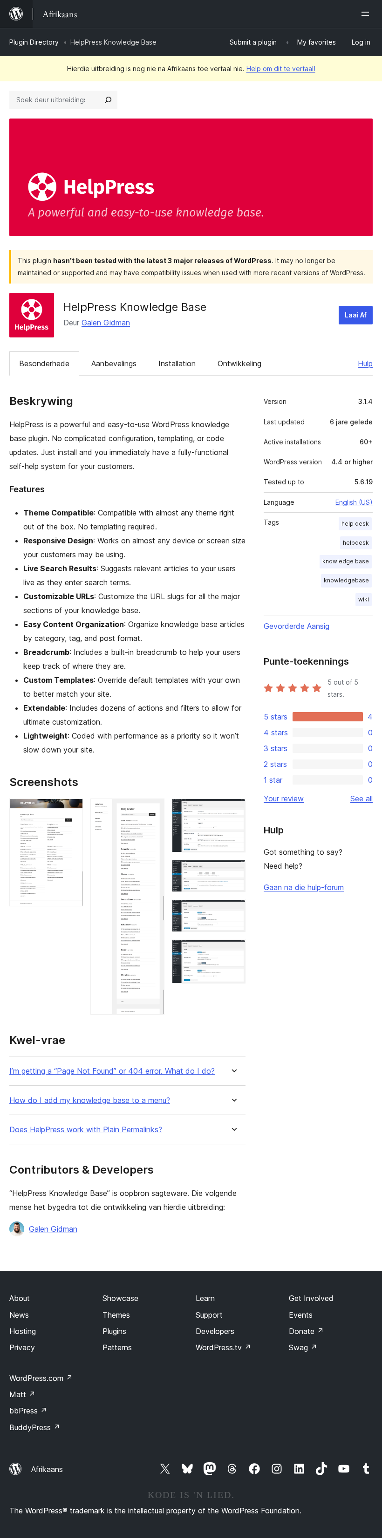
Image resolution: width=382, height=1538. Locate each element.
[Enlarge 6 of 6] (233, 952)
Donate (306, 1331)
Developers (215, 1331)
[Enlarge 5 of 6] (233, 912)
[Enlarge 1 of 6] (70, 811)
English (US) (354, 502)
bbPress (28, 1410)
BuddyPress (34, 1427)
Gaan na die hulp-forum (304, 887)
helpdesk (356, 542)
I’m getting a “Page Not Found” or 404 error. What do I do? (112, 1071)
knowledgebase (346, 580)
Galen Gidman (106, 322)
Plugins (114, 1331)
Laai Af (356, 315)
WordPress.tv (223, 1347)
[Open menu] (367, 14)
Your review (284, 798)
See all (361, 798)
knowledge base (345, 561)
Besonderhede (44, 363)
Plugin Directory (34, 42)
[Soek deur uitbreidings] (108, 100)
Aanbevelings (113, 363)
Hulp (365, 363)
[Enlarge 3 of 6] (233, 811)
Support (209, 1315)
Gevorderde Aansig (296, 626)
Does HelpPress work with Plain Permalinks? (85, 1129)
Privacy (22, 1347)
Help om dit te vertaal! (280, 69)
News (19, 1315)
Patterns (117, 1347)
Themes (116, 1315)
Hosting (22, 1331)
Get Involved (311, 1298)
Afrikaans (47, 1469)
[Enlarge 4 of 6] (233, 872)
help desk (355, 523)
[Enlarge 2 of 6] (152, 811)
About (19, 1298)
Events (301, 1315)
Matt (22, 1394)
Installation (177, 363)
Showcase (120, 1298)
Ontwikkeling (239, 363)
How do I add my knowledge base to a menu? (89, 1100)
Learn (205, 1298)
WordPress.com (41, 1378)
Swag (303, 1347)
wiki (363, 599)
